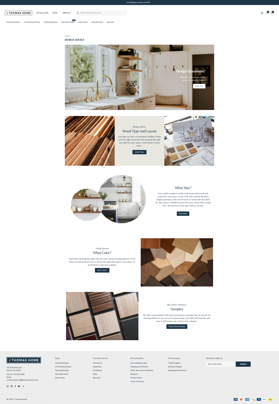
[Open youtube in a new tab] (19, 386)
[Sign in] (261, 12)
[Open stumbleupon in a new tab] (23, 386)
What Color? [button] (102, 270)
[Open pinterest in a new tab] (12, 386)
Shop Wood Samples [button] (177, 326)
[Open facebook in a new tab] (15, 386)
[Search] (78, 13)
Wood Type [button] (139, 152)
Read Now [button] (183, 214)
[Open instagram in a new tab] (8, 386)
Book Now (199, 86)
